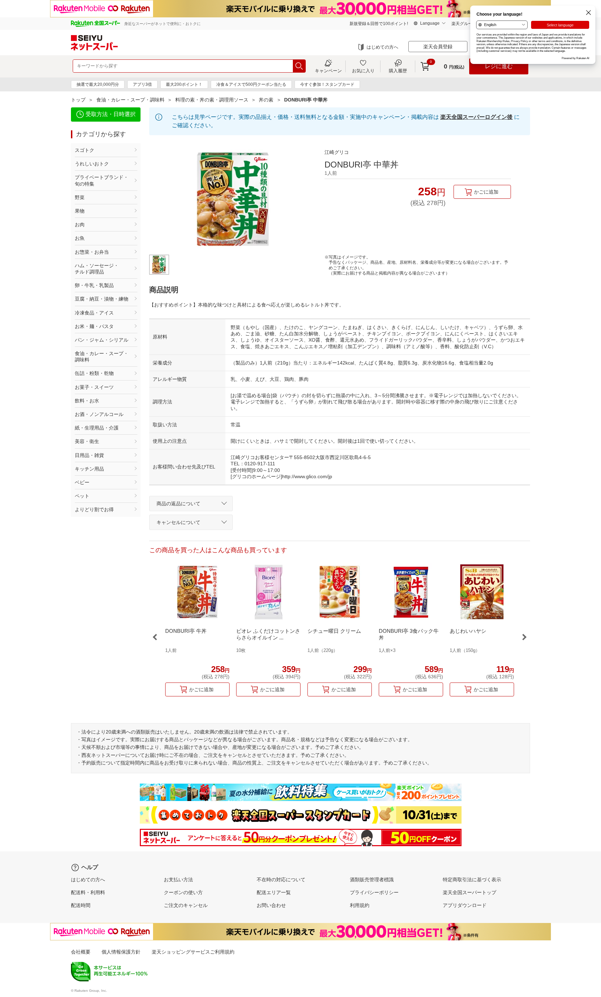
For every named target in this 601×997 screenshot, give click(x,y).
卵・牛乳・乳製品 (94, 285)
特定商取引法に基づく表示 (472, 879)
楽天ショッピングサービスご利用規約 (193, 952)
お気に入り (363, 70)
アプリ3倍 (142, 84)
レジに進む (499, 66)
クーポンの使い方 (183, 892)
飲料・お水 (87, 400)
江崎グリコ (336, 152)
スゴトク (84, 150)
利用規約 (359, 905)
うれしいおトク (92, 163)
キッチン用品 (89, 469)
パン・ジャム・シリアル (101, 340)
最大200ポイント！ (184, 84)
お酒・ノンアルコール (99, 414)
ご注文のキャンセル (186, 905)
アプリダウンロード (465, 905)
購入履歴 (398, 70)
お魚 (80, 238)
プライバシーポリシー (374, 892)
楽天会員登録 (437, 46)
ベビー (82, 482)
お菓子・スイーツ (94, 387)
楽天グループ (463, 23)
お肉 (80, 224)
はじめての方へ (382, 47)
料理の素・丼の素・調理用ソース (211, 100)
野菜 (80, 197)
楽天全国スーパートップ (469, 892)
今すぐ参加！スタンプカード (327, 84)
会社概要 (80, 952)
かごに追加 (486, 192)
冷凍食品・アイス (94, 313)
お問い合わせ (271, 905)
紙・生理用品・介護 (97, 428)
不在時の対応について (281, 879)
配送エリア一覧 (274, 892)
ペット (82, 496)
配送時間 (80, 905)
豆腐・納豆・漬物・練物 (101, 299)
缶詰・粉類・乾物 (94, 373)
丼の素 (266, 100)
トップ (78, 100)
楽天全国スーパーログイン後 (476, 117)
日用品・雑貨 (89, 455)
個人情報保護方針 (121, 952)
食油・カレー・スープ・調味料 (130, 100)
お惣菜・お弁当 (92, 252)
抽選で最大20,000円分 (98, 84)
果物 (80, 211)
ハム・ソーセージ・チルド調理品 (97, 269)
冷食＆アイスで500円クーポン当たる (251, 84)
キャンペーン (328, 70)
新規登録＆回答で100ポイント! (379, 23)
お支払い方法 (178, 879)
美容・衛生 (87, 441)
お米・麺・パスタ (94, 326)
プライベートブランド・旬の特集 (101, 180)
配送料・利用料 (88, 892)
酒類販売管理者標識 (372, 879)
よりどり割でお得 (94, 509)
